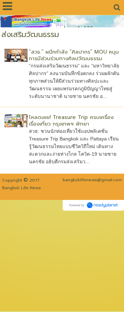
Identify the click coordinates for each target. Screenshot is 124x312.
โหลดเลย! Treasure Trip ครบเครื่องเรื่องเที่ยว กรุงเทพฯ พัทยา (71, 120)
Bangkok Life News (21, 188)
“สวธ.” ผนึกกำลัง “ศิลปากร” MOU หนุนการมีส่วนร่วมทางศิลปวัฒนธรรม (74, 55)
